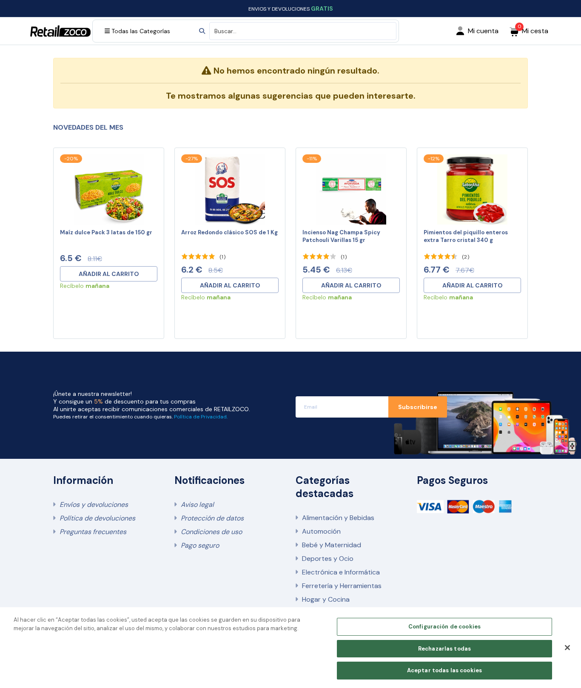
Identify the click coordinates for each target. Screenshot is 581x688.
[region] (290, 647)
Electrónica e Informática (341, 572)
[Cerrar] (567, 647)
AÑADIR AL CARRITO (109, 274)
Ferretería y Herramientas (342, 585)
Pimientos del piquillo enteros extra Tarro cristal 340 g (466, 236)
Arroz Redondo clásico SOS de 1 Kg (229, 232)
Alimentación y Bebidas (338, 517)
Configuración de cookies (444, 626)
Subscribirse (417, 407)
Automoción (321, 531)
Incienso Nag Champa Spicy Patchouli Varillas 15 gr (341, 236)
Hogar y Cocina (326, 599)
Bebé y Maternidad (331, 544)
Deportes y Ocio (327, 558)
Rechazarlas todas (444, 648)
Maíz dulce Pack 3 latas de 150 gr (106, 232)
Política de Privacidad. (201, 416)
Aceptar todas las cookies (444, 670)
